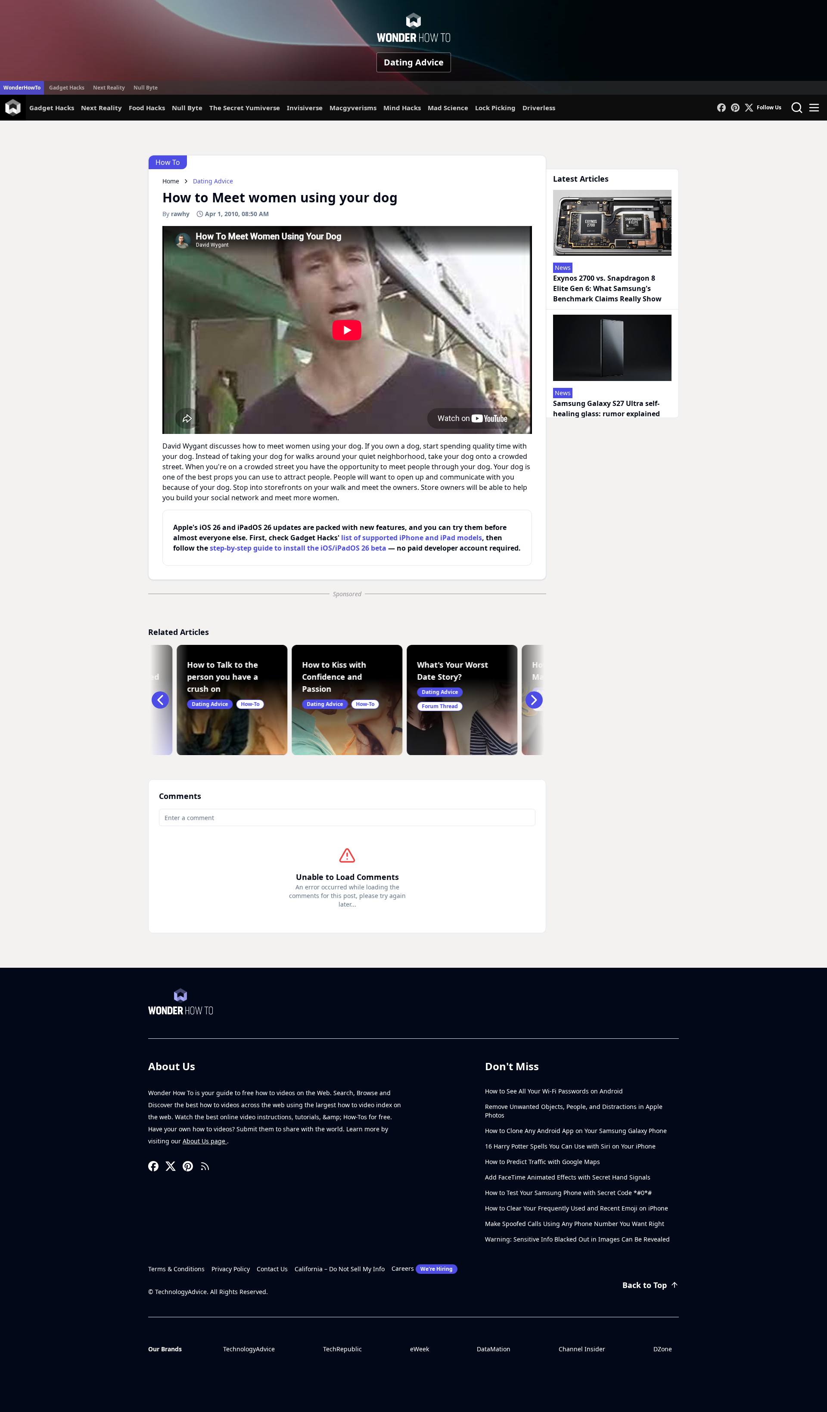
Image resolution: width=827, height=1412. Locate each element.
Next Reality (109, 87)
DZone (662, 1349)
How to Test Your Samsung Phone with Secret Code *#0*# (568, 1193)
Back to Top (644, 1285)
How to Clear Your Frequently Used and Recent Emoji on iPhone (576, 1208)
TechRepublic (342, 1349)
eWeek (419, 1349)
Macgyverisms (353, 107)
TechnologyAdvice (249, 1349)
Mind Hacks (402, 107)
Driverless (538, 107)
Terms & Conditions (176, 1269)
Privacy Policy (230, 1269)
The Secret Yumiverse (244, 107)
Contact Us (272, 1269)
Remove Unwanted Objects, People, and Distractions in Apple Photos (573, 1110)
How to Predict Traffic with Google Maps (542, 1162)
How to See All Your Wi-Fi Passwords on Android (554, 1091)
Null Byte (146, 87)
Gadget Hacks (66, 87)
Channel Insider (582, 1349)
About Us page (205, 1141)
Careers (422, 1268)
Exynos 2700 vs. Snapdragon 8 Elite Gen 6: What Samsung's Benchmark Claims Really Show (607, 288)
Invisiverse (305, 107)
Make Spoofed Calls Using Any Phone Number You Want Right (574, 1224)
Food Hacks (147, 107)
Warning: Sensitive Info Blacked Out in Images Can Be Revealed (577, 1239)
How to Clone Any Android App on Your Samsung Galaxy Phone (576, 1131)
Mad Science (448, 107)
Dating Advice (414, 62)
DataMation (493, 1349)
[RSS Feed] (205, 1166)
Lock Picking (495, 107)
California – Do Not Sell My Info (340, 1269)
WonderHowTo (21, 87)
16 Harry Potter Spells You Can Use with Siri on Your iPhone (570, 1146)
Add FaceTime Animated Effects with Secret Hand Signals (567, 1177)
